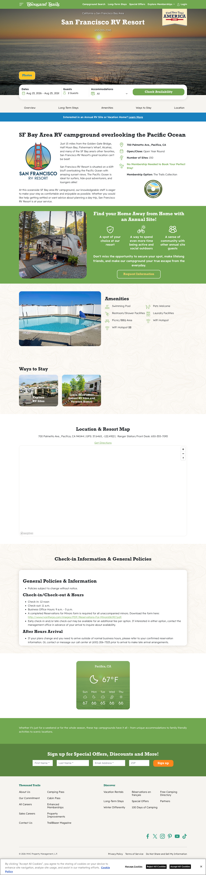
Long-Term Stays (117, 4)
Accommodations (102, 89)
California (87, 13)
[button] (112, 93)
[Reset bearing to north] (183, 458)
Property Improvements (56, 815)
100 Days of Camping (144, 807)
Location (179, 107)
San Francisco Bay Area (110, 13)
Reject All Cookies (156, 866)
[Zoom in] (183, 449)
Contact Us (25, 822)
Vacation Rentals (113, 791)
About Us (24, 791)
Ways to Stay (143, 107)
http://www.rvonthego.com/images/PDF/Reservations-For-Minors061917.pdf (74, 617)
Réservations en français (141, 793)
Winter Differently (114, 807)
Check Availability (159, 92)
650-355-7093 (103, 30)
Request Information (138, 274)
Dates (25, 89)
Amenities (107, 107)
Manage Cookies (133, 866)
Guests (67, 89)
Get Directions (103, 442)
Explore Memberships (160, 4)
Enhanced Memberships (55, 806)
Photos (27, 75)
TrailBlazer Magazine (59, 822)
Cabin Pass (53, 798)
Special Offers (137, 4)
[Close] (201, 866)
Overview (29, 107)
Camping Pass (55, 791)
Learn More (136, 117)
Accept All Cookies (180, 866)
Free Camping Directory (168, 793)
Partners (165, 801)
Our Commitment (29, 798)
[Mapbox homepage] (26, 533)
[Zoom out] (183, 453)
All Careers (25, 804)
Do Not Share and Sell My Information (166, 853)
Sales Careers (27, 813)
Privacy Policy (115, 853)
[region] (103, 491)
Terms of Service (134, 853)
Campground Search (93, 4)
